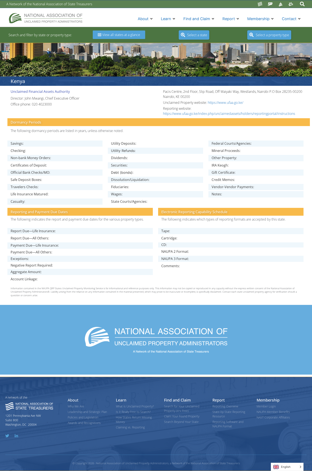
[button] (146, 19)
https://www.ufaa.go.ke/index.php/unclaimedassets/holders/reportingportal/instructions (229, 113)
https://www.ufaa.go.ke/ (225, 102)
